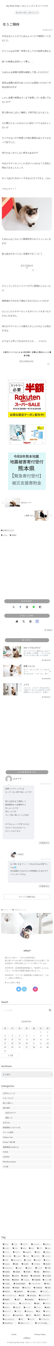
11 (12, 1040)
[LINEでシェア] (34, 606)
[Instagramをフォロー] (37, 621)
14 (34, 1040)
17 (5, 1043)
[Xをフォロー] (23, 621)
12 (20, 1040)
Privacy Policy (40, 1334)
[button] (40, 606)
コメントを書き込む (27, 897)
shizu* (21, 854)
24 (5, 1047)
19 (20, 1043)
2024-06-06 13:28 (45, 859)
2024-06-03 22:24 (45, 784)
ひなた (5, 535)
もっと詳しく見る (13, 982)
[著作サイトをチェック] (17, 621)
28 (34, 1047)
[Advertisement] (27, 566)
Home (14, 1334)
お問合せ (27, 1338)
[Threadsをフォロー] (30, 621)
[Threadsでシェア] (27, 606)
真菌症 (14, 535)
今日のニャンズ (8, 530)
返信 (43, 843)
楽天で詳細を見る (27, 266)
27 (27, 1047)
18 (12, 1043)
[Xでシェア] (14, 606)
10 (5, 1040)
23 (48, 1043)
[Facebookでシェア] (20, 606)
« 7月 (10, 1055)
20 (27, 1043)
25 (12, 1047)
